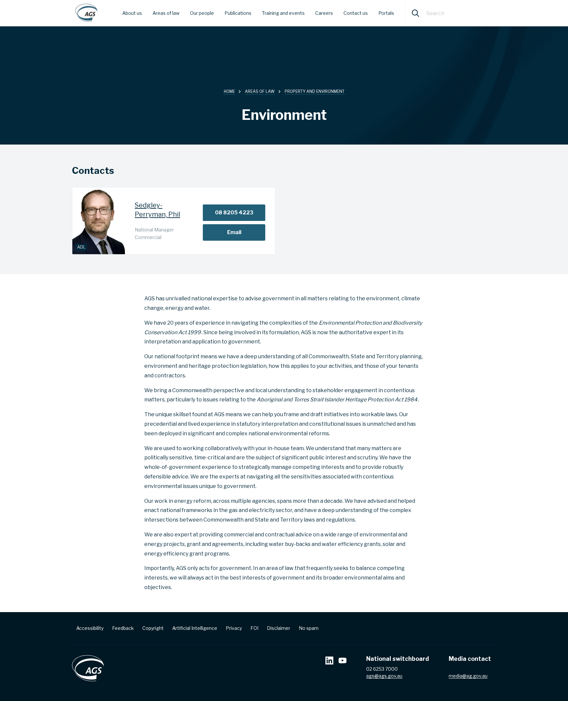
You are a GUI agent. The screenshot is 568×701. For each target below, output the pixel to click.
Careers (324, 13)
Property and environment (314, 91)
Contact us (355, 13)
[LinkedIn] (329, 661)
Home (229, 91)
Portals (386, 13)
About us (132, 13)
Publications (238, 13)
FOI (254, 628)
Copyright (153, 628)
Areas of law (166, 13)
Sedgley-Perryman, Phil (157, 209)
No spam (309, 628)
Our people (202, 13)
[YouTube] (342, 661)
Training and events (283, 13)
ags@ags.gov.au (384, 676)
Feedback (123, 628)
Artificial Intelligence (194, 628)
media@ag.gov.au (468, 676)
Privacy (234, 628)
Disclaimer (278, 628)
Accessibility (90, 628)
